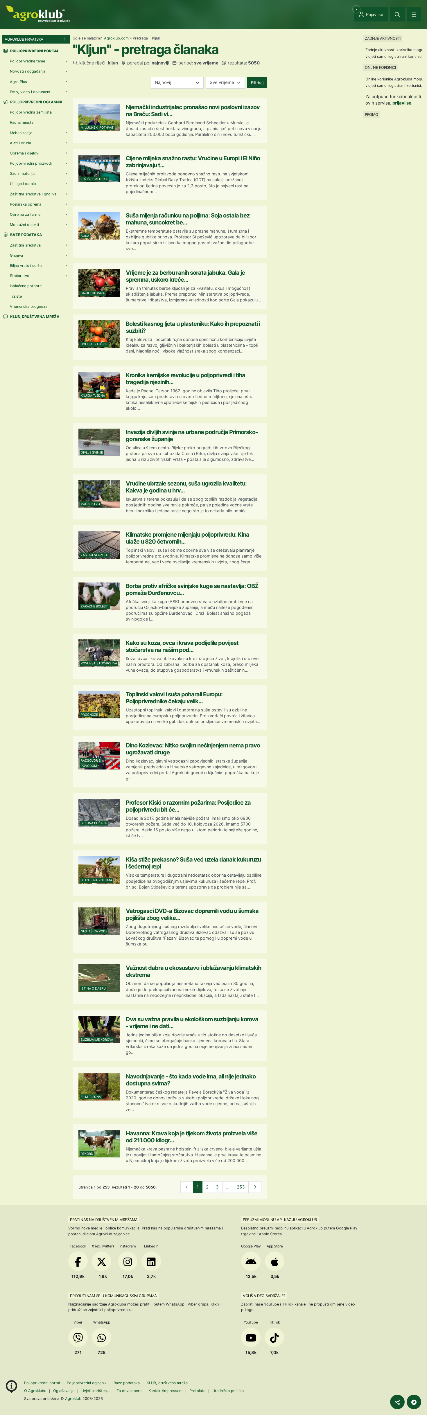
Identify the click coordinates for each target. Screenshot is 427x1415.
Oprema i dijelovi (24, 153)
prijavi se (401, 103)
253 (241, 1187)
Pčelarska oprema (25, 204)
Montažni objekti (24, 224)
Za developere (128, 1391)
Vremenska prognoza (28, 306)
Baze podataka (25, 235)
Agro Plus (18, 82)
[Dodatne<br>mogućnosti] (414, 1402)
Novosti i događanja (27, 71)
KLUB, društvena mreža (34, 316)
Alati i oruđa (20, 143)
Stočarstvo (19, 276)
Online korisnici (380, 67)
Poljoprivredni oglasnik (35, 102)
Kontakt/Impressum (165, 1391)
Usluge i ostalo (23, 183)
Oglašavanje (63, 1391)
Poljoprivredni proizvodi (31, 163)
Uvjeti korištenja (95, 1391)
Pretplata (197, 1391)
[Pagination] (254, 1187)
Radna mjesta (21, 122)
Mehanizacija (21, 133)
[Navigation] (414, 14)
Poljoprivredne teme (27, 61)
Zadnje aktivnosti (383, 38)
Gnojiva (16, 255)
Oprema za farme (25, 214)
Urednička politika (228, 1391)
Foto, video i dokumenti (30, 92)
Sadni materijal (22, 173)
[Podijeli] (397, 1402)
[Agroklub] (38, 13)
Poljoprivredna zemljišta (31, 112)
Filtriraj (257, 82)
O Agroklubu (35, 1391)
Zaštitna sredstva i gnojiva (33, 194)
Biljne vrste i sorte (26, 265)
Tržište (16, 296)
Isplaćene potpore (26, 286)
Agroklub (73, 1398)
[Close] (397, 14)
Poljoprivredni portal (42, 1383)
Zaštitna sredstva (25, 245)
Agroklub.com (116, 38)
